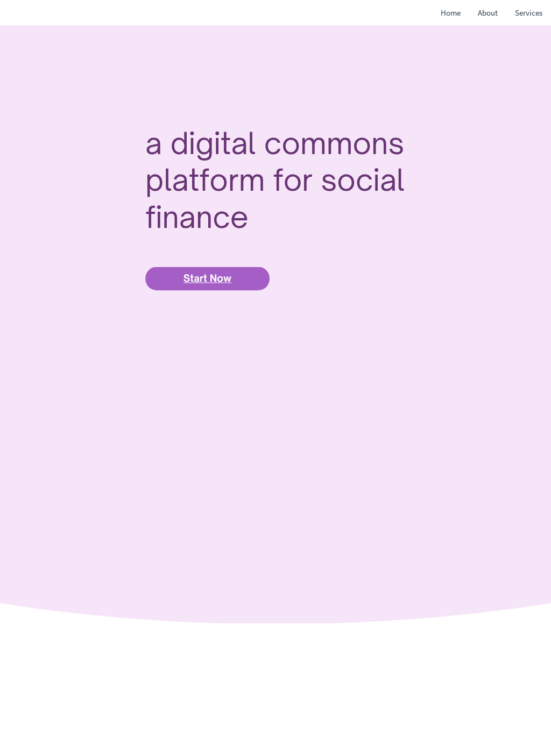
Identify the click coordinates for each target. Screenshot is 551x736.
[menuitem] (451, 13)
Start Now (207, 278)
